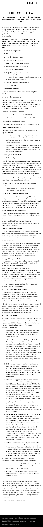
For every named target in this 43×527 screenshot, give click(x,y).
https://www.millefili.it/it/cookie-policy (15, 500)
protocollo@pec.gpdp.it (19, 473)
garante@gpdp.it (32, 471)
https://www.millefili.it (20, 45)
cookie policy (8, 520)
